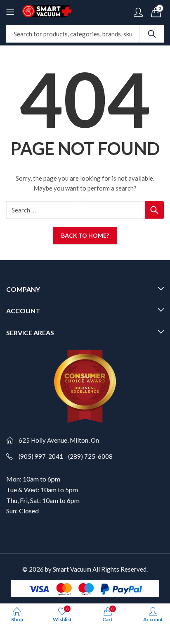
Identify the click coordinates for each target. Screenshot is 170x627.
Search (152, 34)
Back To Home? (85, 235)
